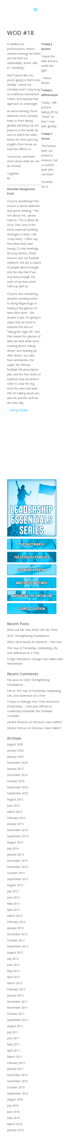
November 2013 (17, 867)
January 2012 (15, 995)
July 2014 (13, 848)
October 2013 (16, 873)
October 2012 (16, 940)
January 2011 (15, 1069)
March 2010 (14, 1124)
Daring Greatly (18, 410)
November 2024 (17, 762)
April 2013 (13, 910)
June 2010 (13, 1112)
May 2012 (13, 971)
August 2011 (15, 1026)
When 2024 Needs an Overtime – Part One (34, 642)
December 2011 (17, 1001)
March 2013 (14, 916)
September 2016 (17, 787)
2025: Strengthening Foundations (28, 636)
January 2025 (15, 756)
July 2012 (13, 958)
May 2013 (13, 903)
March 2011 (14, 1057)
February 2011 (16, 1063)
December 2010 (17, 1075)
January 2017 (15, 769)
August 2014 (15, 842)
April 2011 (13, 1050)
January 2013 (15, 928)
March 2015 (14, 812)
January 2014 (15, 854)
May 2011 (13, 1044)
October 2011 (16, 1014)
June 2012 (13, 965)
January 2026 (15, 750)
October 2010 (16, 1087)
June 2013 (13, 897)
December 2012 (17, 934)
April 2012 (13, 977)
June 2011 (13, 1038)
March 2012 (14, 983)
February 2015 (16, 818)
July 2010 (13, 1105)
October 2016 (16, 781)
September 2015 (17, 793)
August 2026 (15, 744)
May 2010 (13, 1118)
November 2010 (17, 1081)
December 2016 (17, 775)
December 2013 (17, 860)
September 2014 (17, 836)
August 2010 (15, 1099)
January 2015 (15, 824)
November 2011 (17, 1007)
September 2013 (17, 879)
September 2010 (17, 1093)
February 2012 (16, 989)
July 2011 (13, 1032)
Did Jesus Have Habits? (47, 722)
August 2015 (15, 799)
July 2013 (13, 891)
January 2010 (15, 1130)
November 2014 (17, 830)
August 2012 (15, 952)
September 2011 (17, 1020)
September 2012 (17, 946)
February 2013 (16, 922)
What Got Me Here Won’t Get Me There (32, 630)
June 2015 (13, 805)
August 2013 (15, 885)
